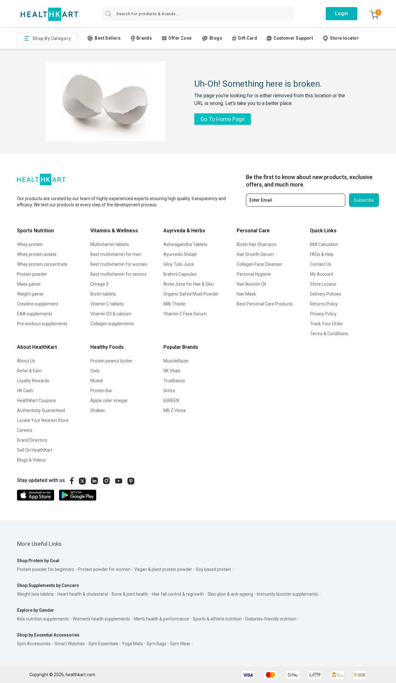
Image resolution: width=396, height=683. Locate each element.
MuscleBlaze (175, 360)
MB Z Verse (174, 410)
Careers (24, 430)
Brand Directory (32, 440)
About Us (26, 360)
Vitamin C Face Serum (185, 313)
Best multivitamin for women (118, 264)
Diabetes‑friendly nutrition (270, 618)
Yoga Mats (132, 643)
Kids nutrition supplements (43, 618)
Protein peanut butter (111, 360)
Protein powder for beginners (45, 569)
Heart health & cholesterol (83, 594)
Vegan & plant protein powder (163, 569)
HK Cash (25, 390)
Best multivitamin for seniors (118, 274)
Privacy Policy (323, 313)
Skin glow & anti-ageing (230, 594)
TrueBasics (174, 380)
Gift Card (247, 38)
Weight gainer (30, 293)
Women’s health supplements (101, 618)
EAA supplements (34, 313)
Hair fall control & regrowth (178, 594)
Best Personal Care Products (265, 303)
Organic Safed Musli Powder (191, 293)
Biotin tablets (103, 293)
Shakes (97, 410)
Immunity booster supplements (287, 594)
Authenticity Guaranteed (41, 410)
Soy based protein (213, 569)
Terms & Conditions (329, 333)
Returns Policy (324, 303)
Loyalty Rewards (33, 380)
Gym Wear (180, 643)
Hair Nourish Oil (251, 284)
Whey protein (30, 244)
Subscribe (364, 200)
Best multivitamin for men (115, 254)
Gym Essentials (103, 643)
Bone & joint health (130, 594)
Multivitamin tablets (109, 244)
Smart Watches (69, 643)
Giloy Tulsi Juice (178, 264)
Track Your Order (326, 323)
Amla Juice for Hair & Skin (188, 284)
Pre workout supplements (42, 323)
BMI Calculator (324, 244)
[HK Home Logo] (49, 14)
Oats (95, 370)
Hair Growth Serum (255, 254)
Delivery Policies (325, 293)
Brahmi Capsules (179, 274)
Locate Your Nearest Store (43, 420)
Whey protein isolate (37, 254)
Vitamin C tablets (107, 303)
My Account (321, 274)
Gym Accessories (34, 643)
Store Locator (323, 284)
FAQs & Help (322, 254)
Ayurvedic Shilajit (180, 254)
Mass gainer (29, 284)
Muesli (96, 380)
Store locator (344, 38)
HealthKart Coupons (36, 400)
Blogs (215, 38)
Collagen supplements (112, 323)
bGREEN (171, 400)
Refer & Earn (29, 370)
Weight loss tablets (35, 594)
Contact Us (320, 264)
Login (341, 13)
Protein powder (32, 274)
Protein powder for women (104, 569)
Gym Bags (156, 643)
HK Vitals (171, 370)
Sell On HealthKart (34, 450)
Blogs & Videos (31, 460)
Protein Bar (101, 390)
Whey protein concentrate (42, 264)
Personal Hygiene (254, 274)
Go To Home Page (222, 119)
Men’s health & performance (161, 618)
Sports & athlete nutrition (217, 618)
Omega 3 (99, 284)
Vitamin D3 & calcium (110, 313)
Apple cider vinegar (109, 400)
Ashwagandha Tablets (185, 244)
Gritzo (169, 390)
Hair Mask (246, 293)
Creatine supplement (37, 303)
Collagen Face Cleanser (259, 264)
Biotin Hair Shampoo (257, 244)
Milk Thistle (174, 303)
